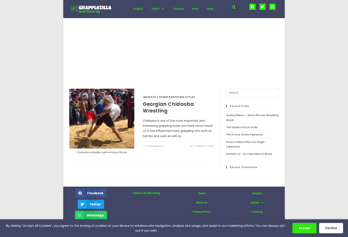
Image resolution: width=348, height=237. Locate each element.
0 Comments (155, 146)
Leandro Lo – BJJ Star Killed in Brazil (249, 154)
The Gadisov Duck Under (242, 127)
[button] (234, 7)
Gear (195, 8)
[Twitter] (262, 7)
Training (178, 8)
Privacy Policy (202, 211)
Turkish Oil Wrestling (146, 193)
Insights (138, 8)
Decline (331, 228)
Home (202, 193)
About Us (201, 202)
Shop (210, 8)
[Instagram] (272, 7)
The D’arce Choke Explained (244, 134)
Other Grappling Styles (177, 97)
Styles (155, 8)
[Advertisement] (174, 48)
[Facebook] (252, 7)
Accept (305, 228)
